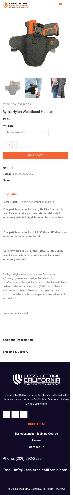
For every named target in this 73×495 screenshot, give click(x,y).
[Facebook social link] (12, 180)
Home (6, 103)
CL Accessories (22, 103)
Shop (15, 201)
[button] (6, 43)
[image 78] (36, 379)
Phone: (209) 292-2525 (22, 458)
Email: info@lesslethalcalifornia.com (35, 470)
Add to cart (35, 155)
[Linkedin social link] (25, 180)
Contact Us (36, 447)
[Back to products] (61, 104)
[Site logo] (16, 5)
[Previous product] (57, 104)
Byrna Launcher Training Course (36, 433)
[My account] (52, 5)
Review (36, 440)
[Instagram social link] (15, 414)
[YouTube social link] (23, 414)
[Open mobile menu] (66, 5)
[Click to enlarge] (9, 69)
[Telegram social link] (29, 180)
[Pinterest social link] (21, 180)
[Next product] (65, 104)
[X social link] (17, 180)
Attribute (8, 125)
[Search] (46, 5)
